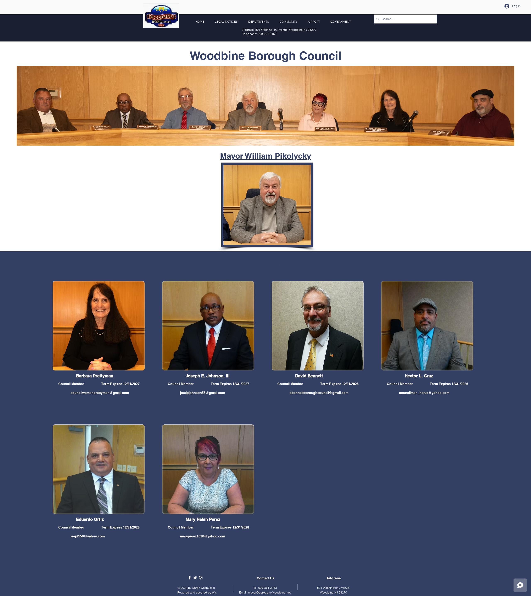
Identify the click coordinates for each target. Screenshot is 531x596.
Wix (214, 592)
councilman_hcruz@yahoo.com (424, 393)
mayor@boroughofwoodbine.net (269, 592)
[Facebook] (189, 577)
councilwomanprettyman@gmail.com (100, 393)
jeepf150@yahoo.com (88, 536)
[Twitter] (195, 577)
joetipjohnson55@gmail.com (202, 393)
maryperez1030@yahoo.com (202, 536)
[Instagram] (201, 577)
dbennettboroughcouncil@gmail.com (319, 393)
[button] (338, 21)
